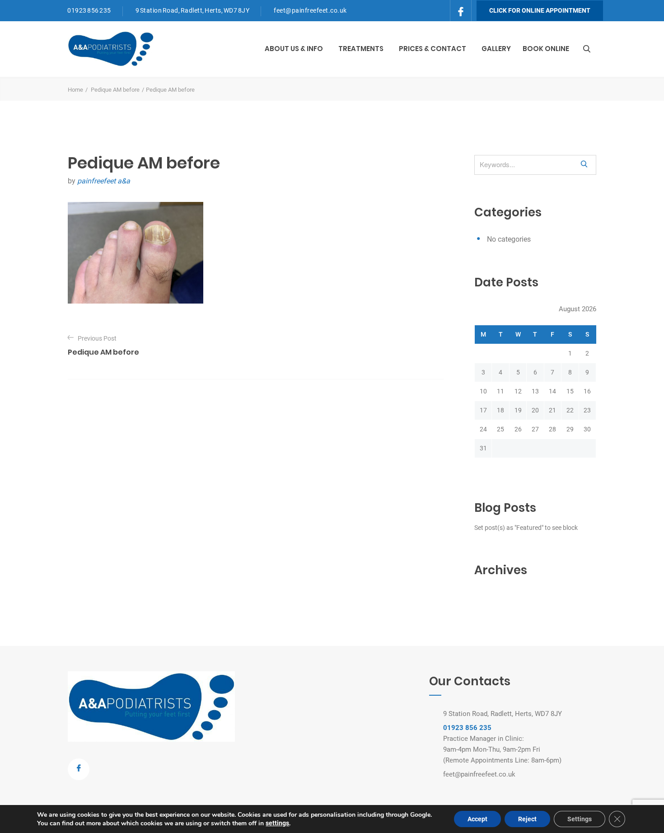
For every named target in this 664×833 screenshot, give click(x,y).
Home (75, 89)
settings (277, 823)
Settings (579, 819)
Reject (527, 819)
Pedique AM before (115, 89)
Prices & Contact (432, 48)
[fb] (461, 9)
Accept (477, 819)
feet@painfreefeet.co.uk (310, 10)
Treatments (360, 48)
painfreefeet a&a (103, 181)
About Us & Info (294, 48)
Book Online (546, 48)
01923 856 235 (89, 10)
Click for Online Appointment (539, 10)
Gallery (496, 48)
